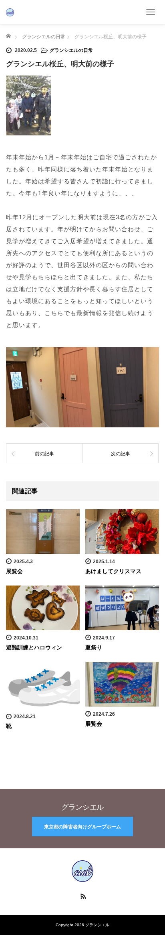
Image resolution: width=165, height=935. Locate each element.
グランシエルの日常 (71, 50)
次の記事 (120, 454)
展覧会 (14, 571)
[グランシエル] (10, 11)
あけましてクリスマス (113, 571)
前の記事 (44, 454)
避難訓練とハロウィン (34, 647)
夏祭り (93, 647)
